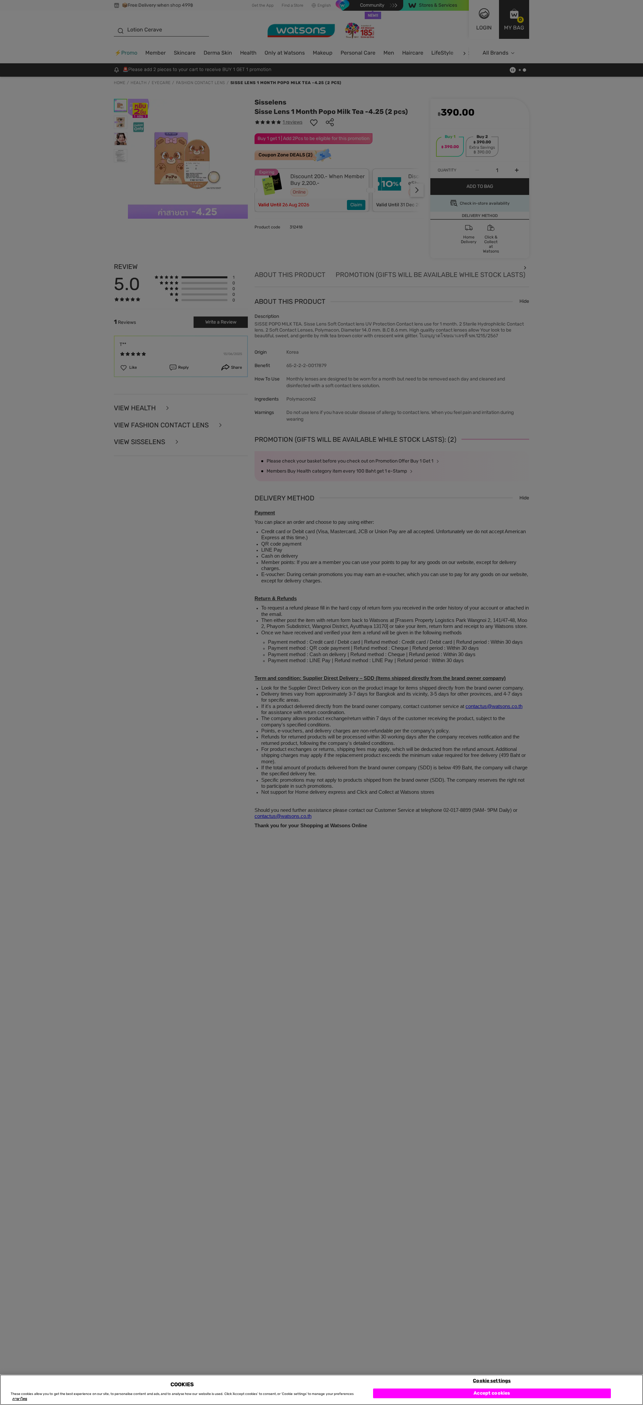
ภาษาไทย (19, 1399)
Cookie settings (492, 1380)
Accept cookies (492, 1393)
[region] (321, 1390)
